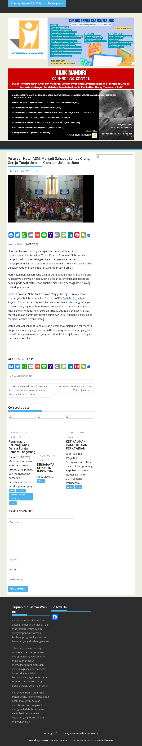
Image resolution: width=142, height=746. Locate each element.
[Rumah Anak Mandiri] (71, 138)
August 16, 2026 (47, 455)
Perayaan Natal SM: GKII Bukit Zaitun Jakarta (75, 388)
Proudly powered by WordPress (48, 740)
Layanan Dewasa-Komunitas (18, 496)
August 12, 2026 (76, 432)
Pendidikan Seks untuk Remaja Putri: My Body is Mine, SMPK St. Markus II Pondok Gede (28, 390)
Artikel (70, 487)
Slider (29, 375)
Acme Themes (105, 740)
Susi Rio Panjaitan (73, 298)
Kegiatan (20, 375)
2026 (12, 490)
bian (37, 171)
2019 (12, 375)
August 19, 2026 (19, 432)
